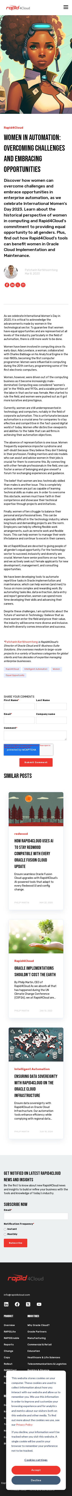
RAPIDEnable (11, 1338)
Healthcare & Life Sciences (43, 1357)
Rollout (8, 1364)
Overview (9, 1325)
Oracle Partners (36, 1331)
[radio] (36, 1229)
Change (8, 1351)
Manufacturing (36, 1338)
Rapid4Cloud (12, 669)
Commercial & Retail (39, 1344)
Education (33, 1351)
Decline (36, 1480)
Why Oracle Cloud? (38, 1325)
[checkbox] (36, 1232)
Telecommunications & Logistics (46, 1364)
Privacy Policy (24, 1424)
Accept (36, 1470)
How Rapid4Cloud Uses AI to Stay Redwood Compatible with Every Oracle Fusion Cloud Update (33, 853)
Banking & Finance (38, 1370)
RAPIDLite (10, 1331)
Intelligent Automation (35, 669)
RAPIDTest (10, 1370)
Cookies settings (36, 1459)
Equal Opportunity (15, 675)
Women (56, 669)
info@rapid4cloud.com (17, 1295)
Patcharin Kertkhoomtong (41, 270)
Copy (7, 1357)
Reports (9, 1344)
